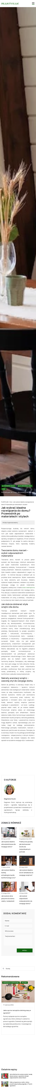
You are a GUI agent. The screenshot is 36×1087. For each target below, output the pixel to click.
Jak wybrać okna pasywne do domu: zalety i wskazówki (8, 898)
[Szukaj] (3, 968)
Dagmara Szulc (9, 486)
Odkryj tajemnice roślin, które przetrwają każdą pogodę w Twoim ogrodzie (21, 1084)
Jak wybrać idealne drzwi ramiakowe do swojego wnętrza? (26, 872)
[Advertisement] (18, 758)
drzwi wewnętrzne (28, 587)
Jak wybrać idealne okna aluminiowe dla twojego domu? (8, 844)
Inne (3, 489)
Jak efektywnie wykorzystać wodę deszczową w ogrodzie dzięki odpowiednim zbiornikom (21, 1076)
